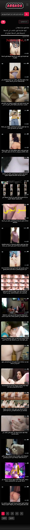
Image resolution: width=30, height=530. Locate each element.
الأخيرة (11, 518)
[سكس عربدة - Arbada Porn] (15, 6)
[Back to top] (25, 525)
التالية (4, 518)
